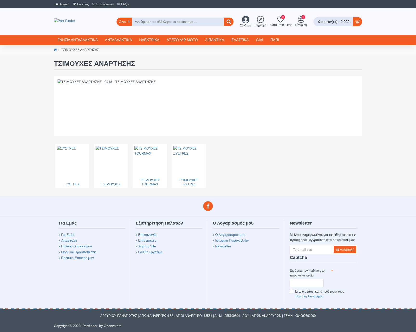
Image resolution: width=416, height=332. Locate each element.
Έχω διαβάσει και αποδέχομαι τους (319, 294)
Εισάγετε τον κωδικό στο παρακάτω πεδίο (307, 273)
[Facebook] (208, 206)
